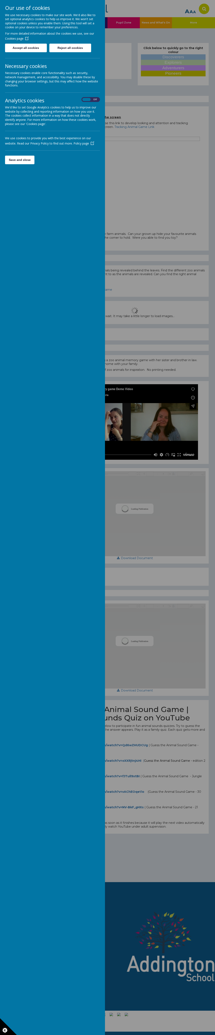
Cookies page (14, 38)
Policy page (81, 143)
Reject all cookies (70, 47)
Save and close (20, 159)
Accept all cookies (26, 47)
